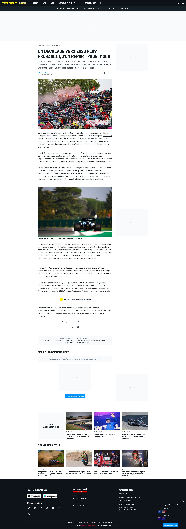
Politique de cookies (90, 522)
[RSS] (29, 514)
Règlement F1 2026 (73, 8)
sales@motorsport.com (126, 504)
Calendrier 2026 (88, 8)
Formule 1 (23, 3)
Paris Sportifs (125, 8)
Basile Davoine (43, 72)
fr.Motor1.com (77, 495)
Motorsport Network (87, 525)
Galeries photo (111, 8)
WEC (52, 3)
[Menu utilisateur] (183, 3)
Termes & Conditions (75, 522)
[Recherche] (179, 3)
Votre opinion (123, 494)
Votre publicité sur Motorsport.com (130, 497)
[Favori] (104, 73)
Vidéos (100, 8)
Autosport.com (78, 502)
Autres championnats (67, 3)
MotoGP (35, 3)
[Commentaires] (109, 73)
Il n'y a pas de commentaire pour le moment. (75, 359)
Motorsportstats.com (80, 505)
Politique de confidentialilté (107, 522)
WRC (44, 3)
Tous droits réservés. (103, 525)
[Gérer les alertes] (78, 327)
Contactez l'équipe (125, 500)
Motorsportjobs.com (79, 498)
